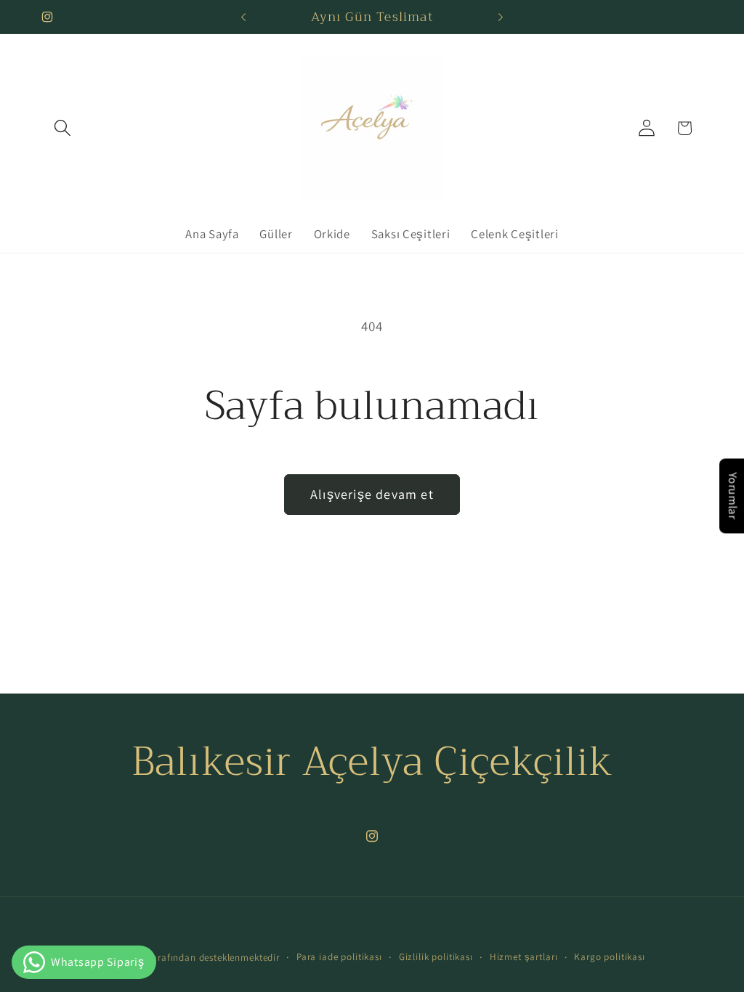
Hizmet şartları (524, 957)
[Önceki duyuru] (243, 16)
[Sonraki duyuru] (501, 16)
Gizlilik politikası (436, 957)
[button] (63, 128)
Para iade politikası (339, 957)
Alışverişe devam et (372, 494)
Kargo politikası (609, 957)
